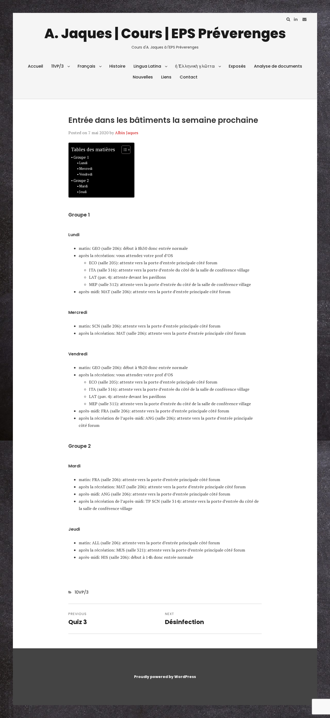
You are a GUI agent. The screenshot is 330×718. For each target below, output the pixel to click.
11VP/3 (57, 66)
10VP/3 (81, 592)
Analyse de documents (278, 66)
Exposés (237, 66)
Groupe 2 (81, 180)
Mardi (83, 186)
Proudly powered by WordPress (165, 676)
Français (86, 66)
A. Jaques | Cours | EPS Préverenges (165, 33)
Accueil (35, 66)
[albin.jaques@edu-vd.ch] (304, 19)
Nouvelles (143, 77)
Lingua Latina (147, 66)
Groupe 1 (81, 157)
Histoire (117, 66)
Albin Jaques (126, 132)
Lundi (83, 163)
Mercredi (85, 168)
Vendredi (85, 174)
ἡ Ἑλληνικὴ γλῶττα (195, 66)
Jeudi (83, 192)
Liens (166, 77)
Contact (188, 77)
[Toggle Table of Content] (123, 149)
